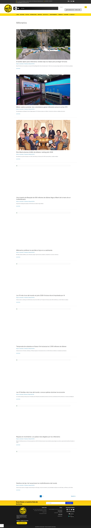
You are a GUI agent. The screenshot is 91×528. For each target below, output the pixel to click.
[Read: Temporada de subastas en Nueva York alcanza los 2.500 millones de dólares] (43, 326)
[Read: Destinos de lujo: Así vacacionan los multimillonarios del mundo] (43, 465)
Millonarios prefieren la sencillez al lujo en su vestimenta (34, 250)
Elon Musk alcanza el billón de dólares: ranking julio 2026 (34, 152)
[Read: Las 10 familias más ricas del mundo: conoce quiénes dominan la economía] (43, 374)
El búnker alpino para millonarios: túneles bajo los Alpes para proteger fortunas (41, 61)
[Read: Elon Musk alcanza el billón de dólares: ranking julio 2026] (43, 134)
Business (26, 394)
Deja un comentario (20, 63)
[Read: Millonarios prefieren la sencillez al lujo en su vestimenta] (43, 230)
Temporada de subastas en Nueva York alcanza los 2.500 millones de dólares (41, 346)
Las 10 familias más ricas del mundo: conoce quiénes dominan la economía (40, 392)
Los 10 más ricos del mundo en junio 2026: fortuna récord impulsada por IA (40, 295)
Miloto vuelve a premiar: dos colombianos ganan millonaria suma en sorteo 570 (41, 107)
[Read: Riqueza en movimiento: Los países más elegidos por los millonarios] (43, 419)
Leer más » (18, 68)
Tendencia (26, 63)
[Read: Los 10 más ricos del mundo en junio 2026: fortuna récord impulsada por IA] (43, 278)
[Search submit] (86, 7)
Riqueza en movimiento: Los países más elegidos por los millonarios (38, 437)
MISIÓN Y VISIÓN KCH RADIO (22, 520)
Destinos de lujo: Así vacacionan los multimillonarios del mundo (36, 483)
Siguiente (73, 496)
